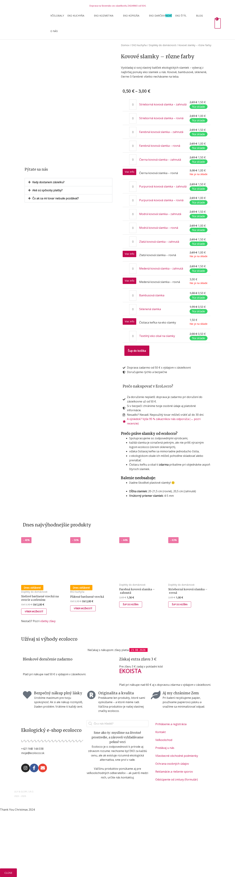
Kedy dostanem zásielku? (48, 182)
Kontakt (160, 732)
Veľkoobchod (163, 740)
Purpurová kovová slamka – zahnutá (162, 186)
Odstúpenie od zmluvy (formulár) (176, 779)
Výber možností (34, 611)
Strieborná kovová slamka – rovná (161, 118)
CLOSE (8, 872)
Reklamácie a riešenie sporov (174, 771)
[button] (68, 182)
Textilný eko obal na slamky (157, 336)
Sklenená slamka (150, 309)
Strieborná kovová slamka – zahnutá (162, 104)
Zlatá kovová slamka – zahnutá (159, 242)
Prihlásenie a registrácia (170, 724)
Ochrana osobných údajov (172, 764)
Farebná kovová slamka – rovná (159, 146)
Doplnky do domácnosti (162, 45)
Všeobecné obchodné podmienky (176, 756)
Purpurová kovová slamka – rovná (161, 200)
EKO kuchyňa (139, 45)
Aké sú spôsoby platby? (47, 190)
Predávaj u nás (164, 748)
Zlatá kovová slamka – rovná (157, 255)
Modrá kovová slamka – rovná (158, 228)
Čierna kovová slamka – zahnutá (160, 160)
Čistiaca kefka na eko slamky (157, 322)
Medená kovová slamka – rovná (159, 282)
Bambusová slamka (151, 295)
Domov (125, 45)
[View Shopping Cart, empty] (218, 23)
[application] (85, 15)
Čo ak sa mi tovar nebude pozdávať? (55, 198)
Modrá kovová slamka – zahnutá (160, 214)
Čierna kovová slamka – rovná (158, 173)
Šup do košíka (137, 351)
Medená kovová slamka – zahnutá (161, 268)
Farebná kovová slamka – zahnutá (161, 132)
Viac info (129, 171)
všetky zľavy (48, 621)
